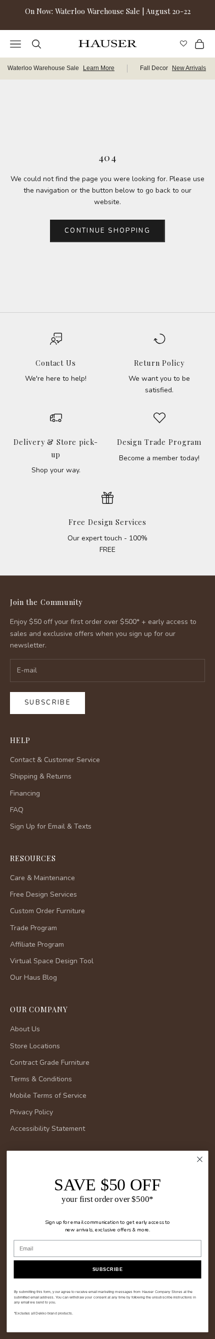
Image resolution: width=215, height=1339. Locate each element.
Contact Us (56, 363)
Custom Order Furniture (47, 911)
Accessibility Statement (47, 1128)
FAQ (17, 810)
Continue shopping (107, 230)
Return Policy (159, 363)
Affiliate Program (37, 944)
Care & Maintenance (42, 878)
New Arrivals (189, 68)
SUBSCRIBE (107, 1269)
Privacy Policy (31, 1112)
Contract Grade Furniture (50, 1062)
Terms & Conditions (41, 1079)
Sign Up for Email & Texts (51, 826)
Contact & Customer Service (55, 760)
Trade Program (33, 928)
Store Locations (35, 1046)
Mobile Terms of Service (48, 1095)
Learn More (98, 68)
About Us (25, 1029)
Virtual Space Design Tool (52, 961)
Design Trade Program (159, 442)
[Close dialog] (200, 1159)
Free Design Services (107, 522)
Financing (25, 793)
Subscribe (47, 702)
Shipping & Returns (41, 776)
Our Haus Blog (33, 977)
